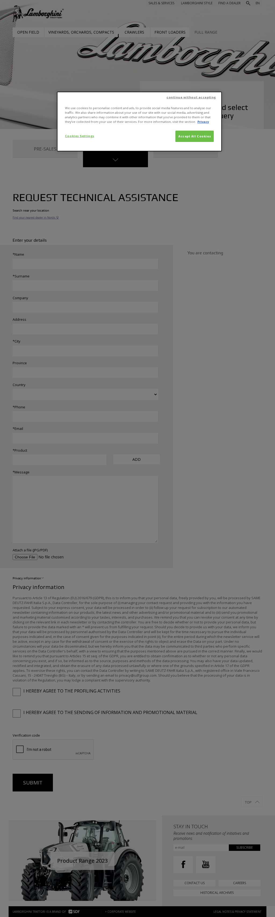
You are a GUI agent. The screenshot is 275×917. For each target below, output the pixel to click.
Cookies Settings (79, 136)
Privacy (203, 122)
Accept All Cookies (194, 136)
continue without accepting (191, 97)
